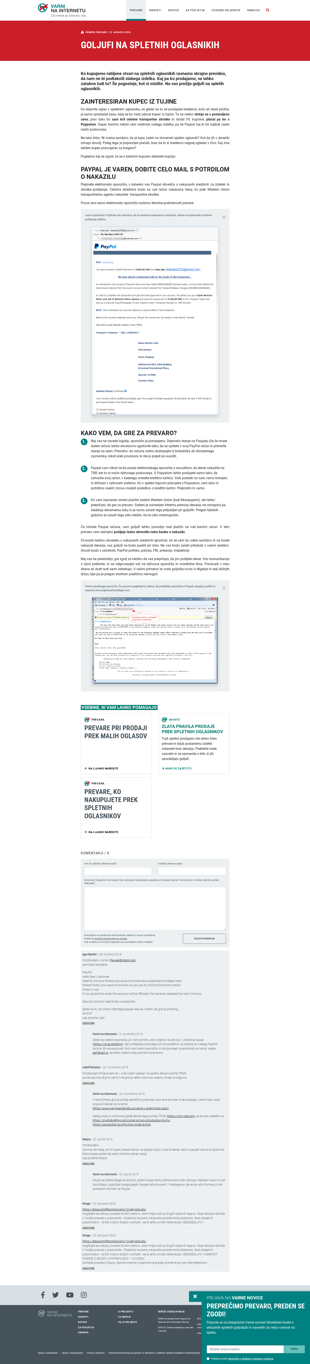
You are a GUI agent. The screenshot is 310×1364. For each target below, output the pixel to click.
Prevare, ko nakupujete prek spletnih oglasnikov (111, 804)
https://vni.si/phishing (107, 1044)
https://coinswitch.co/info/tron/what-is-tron (122, 1124)
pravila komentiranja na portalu (110, 938)
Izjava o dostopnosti (72, 1353)
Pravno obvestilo (95, 1353)
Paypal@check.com (123, 960)
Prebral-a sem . (242, 1358)
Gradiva (253, 10)
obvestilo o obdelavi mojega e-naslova (250, 1358)
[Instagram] (83, 1295)
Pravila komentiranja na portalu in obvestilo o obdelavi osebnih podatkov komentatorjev (154, 1353)
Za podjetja (195, 10)
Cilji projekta (127, 1322)
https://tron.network (180, 1116)
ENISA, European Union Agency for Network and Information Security (174, 1320)
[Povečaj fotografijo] (224, 217)
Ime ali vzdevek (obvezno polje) (100, 863)
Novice (173, 10)
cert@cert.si (100, 1052)
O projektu (125, 1311)
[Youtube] (69, 1295)
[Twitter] (55, 1295)
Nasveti (155, 10)
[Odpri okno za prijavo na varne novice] (195, 1296)
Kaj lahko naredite (103, 768)
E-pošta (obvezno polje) (170, 863)
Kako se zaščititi (178, 768)
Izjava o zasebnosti (48, 1353)
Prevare (136, 10)
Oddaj (294, 1349)
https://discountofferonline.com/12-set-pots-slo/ (114, 1209)
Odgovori (88, 1023)
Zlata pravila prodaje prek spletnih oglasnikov (192, 729)
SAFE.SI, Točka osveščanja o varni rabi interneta (175, 1329)
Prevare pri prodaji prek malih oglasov (115, 732)
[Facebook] (43, 1295)
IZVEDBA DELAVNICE (226, 10)
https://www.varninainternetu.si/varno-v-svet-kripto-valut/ (131, 1108)
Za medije (124, 1317)
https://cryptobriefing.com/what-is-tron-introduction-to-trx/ (132, 1120)
